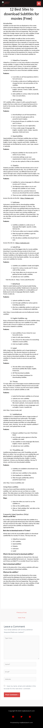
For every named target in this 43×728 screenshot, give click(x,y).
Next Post (21, 617)
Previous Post (21, 612)
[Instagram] (29, 716)
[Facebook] (13, 716)
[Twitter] (21, 716)
